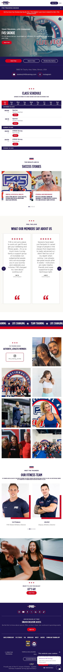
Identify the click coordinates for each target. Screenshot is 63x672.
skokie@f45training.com (26, 74)
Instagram (47, 74)
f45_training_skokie (15, 358)
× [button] (59, 652)
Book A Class (7, 42)
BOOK (15, 115)
